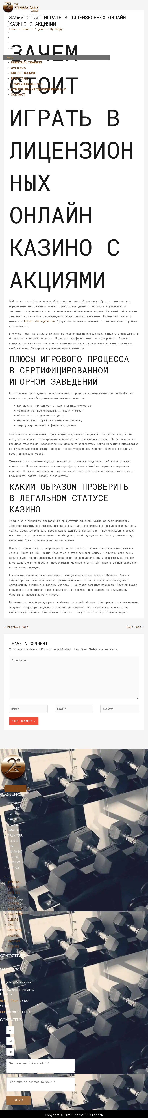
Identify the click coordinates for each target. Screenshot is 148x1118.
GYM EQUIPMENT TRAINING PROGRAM (38, 42)
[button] (56, 57)
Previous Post (16, 627)
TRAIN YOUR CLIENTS (26, 37)
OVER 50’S (18, 21)
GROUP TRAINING (23, 26)
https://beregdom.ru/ (39, 321)
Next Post (135, 627)
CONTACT (18, 48)
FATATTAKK (19, 32)
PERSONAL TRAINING (26, 16)
